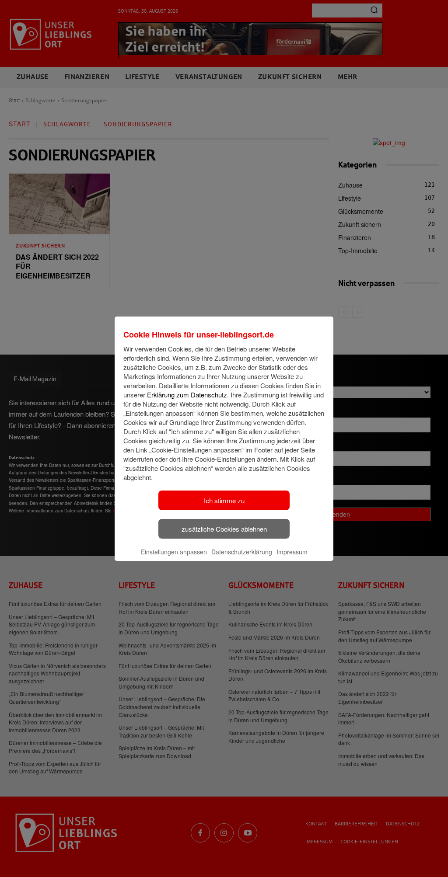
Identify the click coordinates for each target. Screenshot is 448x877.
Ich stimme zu (224, 500)
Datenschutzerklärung (241, 551)
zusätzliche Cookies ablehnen (224, 528)
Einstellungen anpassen (174, 551)
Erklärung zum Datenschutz (187, 394)
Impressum (292, 551)
